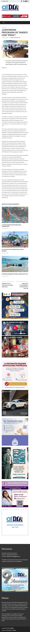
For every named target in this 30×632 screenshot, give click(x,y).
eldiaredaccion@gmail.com (13, 556)
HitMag (14, 630)
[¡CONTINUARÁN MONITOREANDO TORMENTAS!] (15, 215)
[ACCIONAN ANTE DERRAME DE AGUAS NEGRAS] (15, 240)
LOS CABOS (4, 27)
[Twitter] (23, 1)
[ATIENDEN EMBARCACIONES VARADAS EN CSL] (15, 264)
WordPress (9, 630)
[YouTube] (25, 1)
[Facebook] (21, 1)
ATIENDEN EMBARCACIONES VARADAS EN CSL (15, 274)
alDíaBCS (12, 628)
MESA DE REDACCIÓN (15, 37)
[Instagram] (27, 1)
